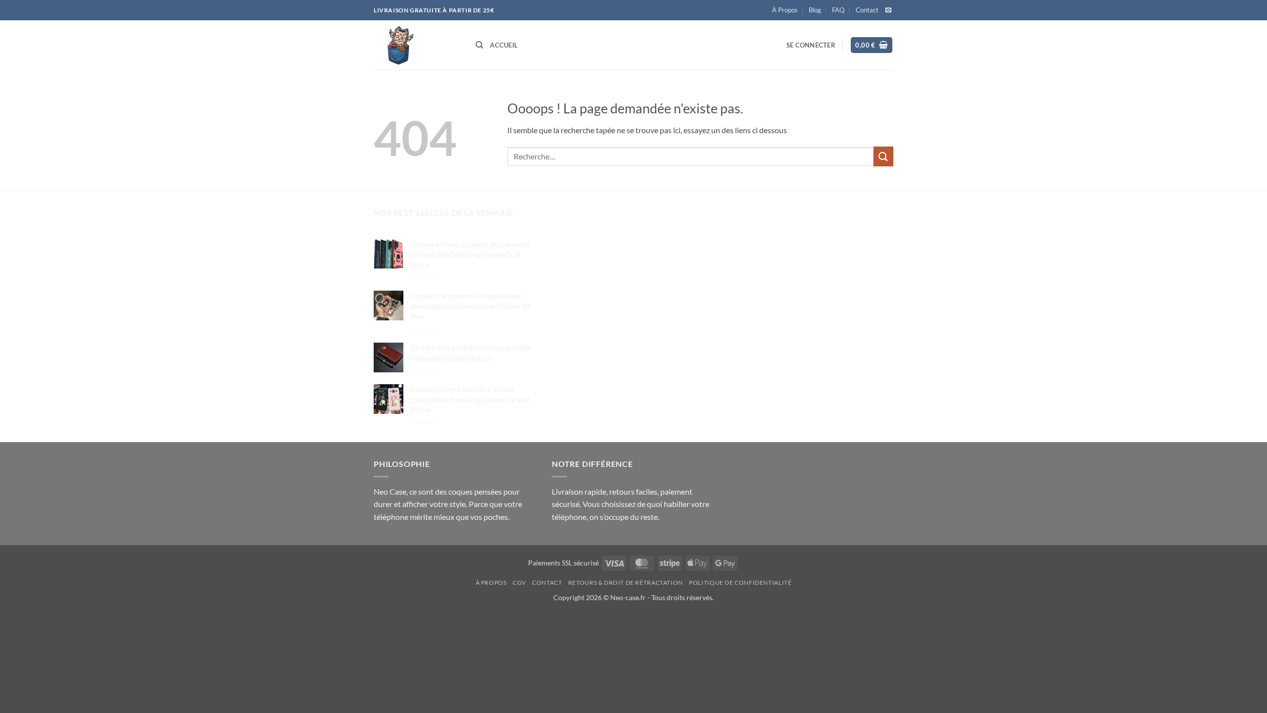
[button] (810, 45)
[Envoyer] (883, 156)
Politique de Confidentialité (740, 582)
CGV (519, 582)
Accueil (504, 45)
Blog (815, 10)
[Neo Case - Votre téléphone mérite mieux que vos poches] (417, 45)
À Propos (785, 10)
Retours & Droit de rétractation (625, 582)
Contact (867, 10)
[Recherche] (479, 45)
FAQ (838, 10)
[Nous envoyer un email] (888, 10)
